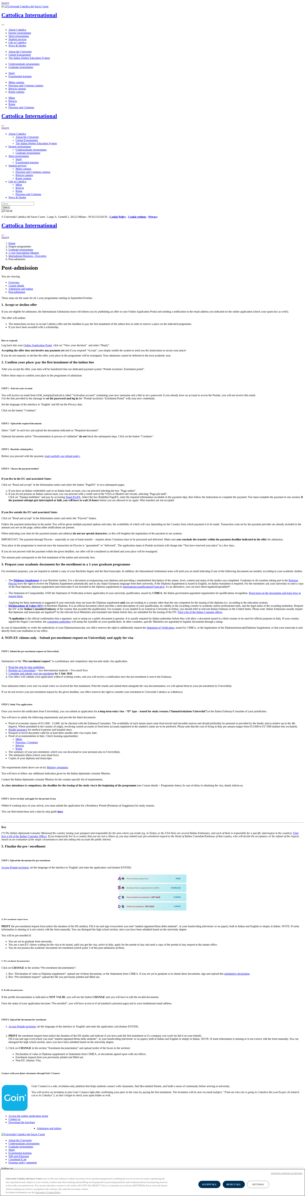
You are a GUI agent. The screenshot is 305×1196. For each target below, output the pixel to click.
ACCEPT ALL (209, 1184)
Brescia (12, 101)
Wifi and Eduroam (18, 1156)
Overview (14, 282)
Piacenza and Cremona (21, 107)
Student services (17, 39)
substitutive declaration (237, 973)
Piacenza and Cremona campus (25, 85)
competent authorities (59, 621)
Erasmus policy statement (22, 1162)
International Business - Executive (27, 255)
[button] (152, 305)
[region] (152, 1182)
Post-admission (16, 291)
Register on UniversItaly (22, 670)
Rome (19, 748)
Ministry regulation (57, 767)
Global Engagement (19, 54)
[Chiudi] (2, 125)
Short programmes (18, 36)
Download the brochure (21, 1122)
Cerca (6, 207)
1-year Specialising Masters (23, 252)
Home (11, 243)
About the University (20, 51)
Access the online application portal (28, 1115)
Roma (11, 104)
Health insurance (17, 729)
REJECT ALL (233, 1184)
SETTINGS (258, 1184)
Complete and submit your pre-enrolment (31, 673)
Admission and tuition (20, 288)
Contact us (14, 1119)
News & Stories (17, 45)
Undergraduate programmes (24, 63)
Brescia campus (17, 88)
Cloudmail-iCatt (17, 1159)
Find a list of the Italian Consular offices (200, 612)
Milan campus (16, 82)
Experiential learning (20, 76)
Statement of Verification (160, 627)
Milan (11, 97)
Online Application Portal (37, 345)
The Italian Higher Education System (29, 57)
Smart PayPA (73, 497)
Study (11, 73)
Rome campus (16, 91)
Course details (16, 285)
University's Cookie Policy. (48, 1192)
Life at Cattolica (17, 42)
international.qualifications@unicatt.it (143, 586)
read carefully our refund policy (62, 456)
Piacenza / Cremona (27, 742)
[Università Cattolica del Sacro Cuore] (25, 6)
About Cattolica (17, 29)
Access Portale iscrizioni (15, 867)
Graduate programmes (20, 67)
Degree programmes (19, 32)
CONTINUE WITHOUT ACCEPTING (286, 1173)
